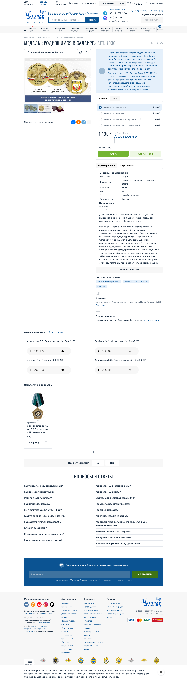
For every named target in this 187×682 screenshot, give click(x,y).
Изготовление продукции (113, 3)
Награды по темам (46, 29)
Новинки (160, 28)
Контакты (73, 3)
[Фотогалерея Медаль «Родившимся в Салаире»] (80, 52)
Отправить (145, 574)
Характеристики (106, 165)
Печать (159, 43)
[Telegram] (83, 122)
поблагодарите (46, 613)
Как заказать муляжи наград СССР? (42, 522)
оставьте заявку (43, 622)
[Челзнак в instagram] (45, 605)
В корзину (34, 442)
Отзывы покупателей (93, 614)
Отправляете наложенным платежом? (44, 534)
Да (98, 463)
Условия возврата (114, 610)
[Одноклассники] (78, 122)
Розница (102, 98)
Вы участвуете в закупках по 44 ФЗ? (43, 510)
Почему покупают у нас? (58, 13)
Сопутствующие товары (148, 29)
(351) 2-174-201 (117, 17)
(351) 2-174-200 (118, 13)
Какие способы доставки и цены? (113, 486)
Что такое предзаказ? (107, 510)
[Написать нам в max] (105, 18)
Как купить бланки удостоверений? (114, 537)
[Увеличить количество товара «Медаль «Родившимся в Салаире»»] (113, 141)
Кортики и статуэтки (105, 29)
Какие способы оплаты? (108, 492)
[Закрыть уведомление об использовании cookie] (161, 672)
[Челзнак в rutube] (52, 605)
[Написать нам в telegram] (105, 13)
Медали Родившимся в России (47, 52)
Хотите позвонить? (117, 9)
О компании (61, 3)
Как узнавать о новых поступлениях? (43, 486)
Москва (139, 3)
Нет (112, 463)
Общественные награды (90, 29)
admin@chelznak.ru (118, 21)
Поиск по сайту (113, 603)
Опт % (115, 98)
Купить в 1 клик (145, 153)
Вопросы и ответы (69, 610)
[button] (93, 452)
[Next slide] (88, 80)
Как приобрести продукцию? (39, 492)
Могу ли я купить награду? (38, 498)
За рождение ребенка (108, 281)
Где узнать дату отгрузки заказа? (113, 504)
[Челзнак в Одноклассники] (33, 605)
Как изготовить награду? (37, 504)
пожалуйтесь (30, 613)
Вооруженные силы (61, 29)
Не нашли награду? (115, 607)
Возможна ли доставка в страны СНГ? (115, 498)
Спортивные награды (132, 29)
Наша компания (91, 610)
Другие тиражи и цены (125, 136)
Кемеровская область (136, 281)
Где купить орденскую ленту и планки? (44, 516)
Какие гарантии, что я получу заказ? (43, 540)
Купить (113, 153)
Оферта (34, 626)
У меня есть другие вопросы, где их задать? (119, 543)
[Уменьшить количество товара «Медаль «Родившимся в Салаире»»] (100, 141)
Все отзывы (56, 332)
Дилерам (74, 13)
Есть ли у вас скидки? (35, 528)
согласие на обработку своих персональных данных (109, 580)
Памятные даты (32, 29)
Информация (127, 165)
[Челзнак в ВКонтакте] (26, 605)
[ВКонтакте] (73, 122)
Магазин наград (89, 3)
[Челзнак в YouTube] (39, 605)
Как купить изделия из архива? (112, 516)
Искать (92, 19)
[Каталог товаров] (25, 29)
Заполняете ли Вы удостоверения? (114, 531)
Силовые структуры (74, 29)
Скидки (82, 13)
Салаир (101, 286)
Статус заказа (93, 13)
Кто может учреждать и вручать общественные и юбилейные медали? (121, 524)
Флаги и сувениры (119, 29)
